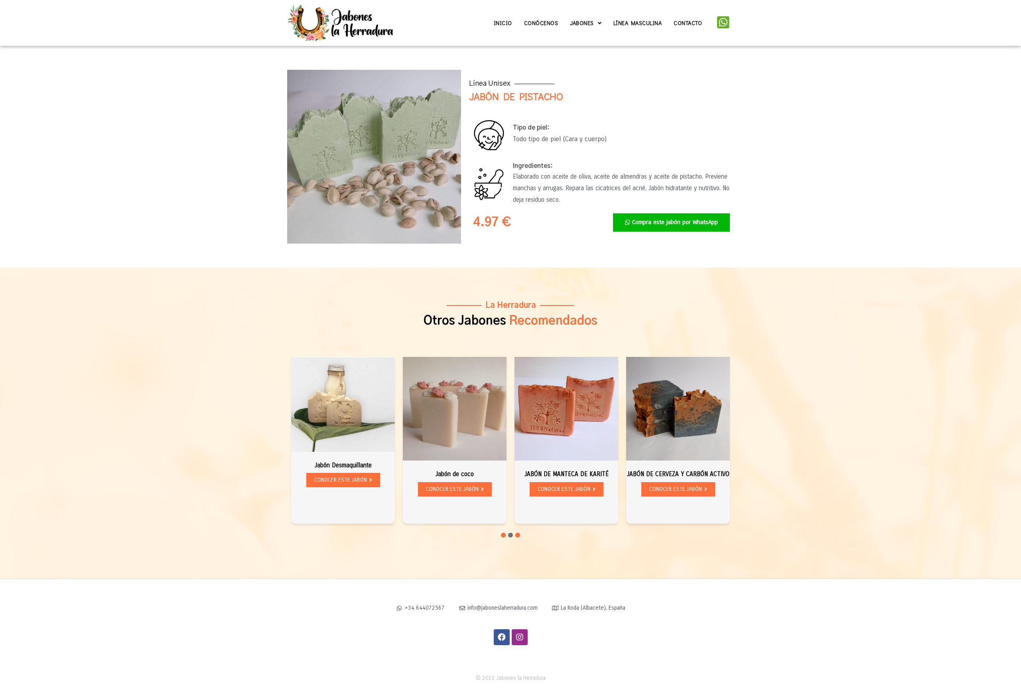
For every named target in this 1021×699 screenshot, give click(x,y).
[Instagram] (520, 637)
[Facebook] (502, 637)
